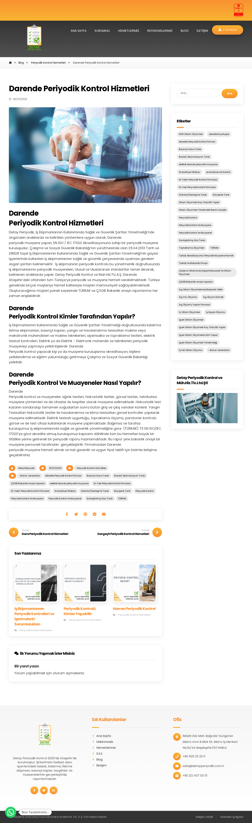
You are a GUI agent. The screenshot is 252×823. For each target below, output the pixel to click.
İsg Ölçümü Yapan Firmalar (194, 304)
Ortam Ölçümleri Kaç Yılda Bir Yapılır (199, 202)
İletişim (101, 765)
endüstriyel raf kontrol (218, 172)
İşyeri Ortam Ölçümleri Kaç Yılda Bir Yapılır (202, 327)
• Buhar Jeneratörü (29, 475)
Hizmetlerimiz (106, 748)
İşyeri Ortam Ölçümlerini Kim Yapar (198, 335)
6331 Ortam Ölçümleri (191, 134)
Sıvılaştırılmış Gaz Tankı (100, 498)
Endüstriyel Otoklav (65, 491)
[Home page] (10, 63)
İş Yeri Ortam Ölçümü (190, 350)
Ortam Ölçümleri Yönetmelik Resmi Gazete (202, 209)
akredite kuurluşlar (219, 134)
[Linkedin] (53, 790)
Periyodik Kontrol (145, 491)
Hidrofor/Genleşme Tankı (95, 491)
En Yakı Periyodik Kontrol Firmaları (112, 483)
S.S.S (99, 753)
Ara (229, 93)
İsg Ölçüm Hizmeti (213, 297)
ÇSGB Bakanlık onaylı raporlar (28, 483)
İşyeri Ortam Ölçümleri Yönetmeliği (198, 342)
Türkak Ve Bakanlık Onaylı (193, 263)
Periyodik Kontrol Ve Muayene (27, 498)
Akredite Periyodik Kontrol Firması (63, 475)
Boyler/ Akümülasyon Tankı (129, 475)
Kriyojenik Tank (122, 491)
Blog (99, 759)
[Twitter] (44, 790)
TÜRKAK (122, 498)
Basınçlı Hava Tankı (98, 475)
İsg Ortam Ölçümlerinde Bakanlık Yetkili (201, 289)
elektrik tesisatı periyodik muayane (69, 483)
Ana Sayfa (103, 736)
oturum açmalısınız (68, 673)
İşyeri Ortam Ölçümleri (191, 319)
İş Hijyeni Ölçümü (215, 312)
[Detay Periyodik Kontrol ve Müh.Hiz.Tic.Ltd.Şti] (207, 408)
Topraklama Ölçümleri (191, 247)
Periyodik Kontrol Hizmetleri (91, 468)
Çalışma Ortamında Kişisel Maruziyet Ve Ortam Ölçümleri (205, 272)
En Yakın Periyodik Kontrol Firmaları (30, 491)
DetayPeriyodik (26, 468)
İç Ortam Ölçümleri (189, 312)
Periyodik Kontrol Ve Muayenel (65, 498)
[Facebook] (34, 790)
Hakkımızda (104, 742)
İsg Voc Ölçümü (188, 297)
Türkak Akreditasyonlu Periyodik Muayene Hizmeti (206, 255)
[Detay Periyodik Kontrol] (34, 39)
